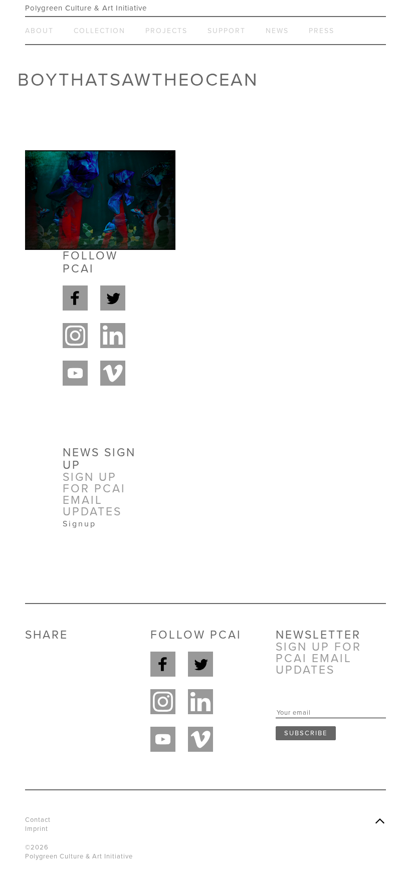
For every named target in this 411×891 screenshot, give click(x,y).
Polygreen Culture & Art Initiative (86, 8)
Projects (166, 31)
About (39, 31)
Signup (79, 524)
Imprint (36, 829)
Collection (99, 31)
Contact (38, 820)
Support (227, 31)
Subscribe (305, 733)
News (277, 31)
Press (321, 31)
